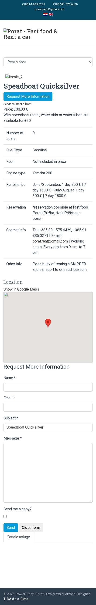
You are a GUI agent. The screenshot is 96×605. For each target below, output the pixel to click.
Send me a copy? (17, 509)
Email (9, 398)
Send (11, 527)
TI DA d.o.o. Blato (15, 599)
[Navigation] (89, 34)
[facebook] (56, 15)
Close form (31, 527)
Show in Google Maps (21, 289)
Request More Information (28, 96)
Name (9, 378)
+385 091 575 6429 (65, 4)
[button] (48, 323)
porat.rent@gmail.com (49, 9)
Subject (10, 418)
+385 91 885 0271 (33, 4)
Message (12, 438)
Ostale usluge (18, 537)
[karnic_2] (14, 77)
